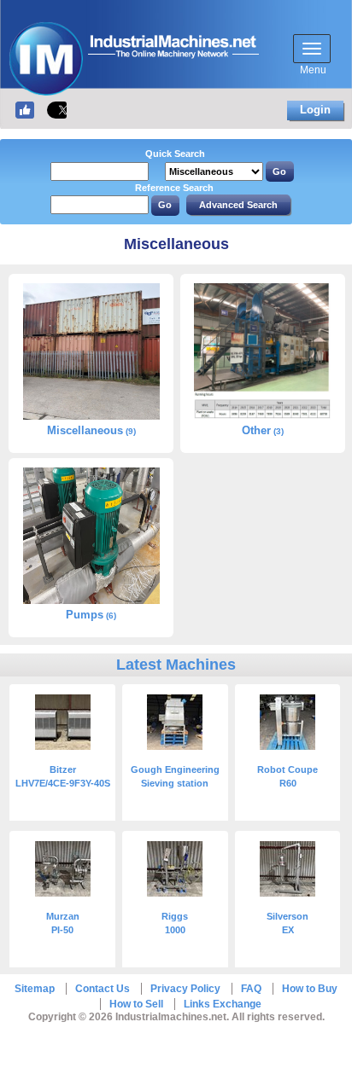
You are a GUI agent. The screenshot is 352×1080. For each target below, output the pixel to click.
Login (315, 109)
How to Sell (136, 1004)
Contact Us (102, 989)
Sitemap (35, 989)
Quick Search (175, 153)
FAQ (251, 989)
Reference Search (174, 188)
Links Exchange (222, 1004)
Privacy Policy (185, 989)
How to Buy (309, 989)
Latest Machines (176, 664)
